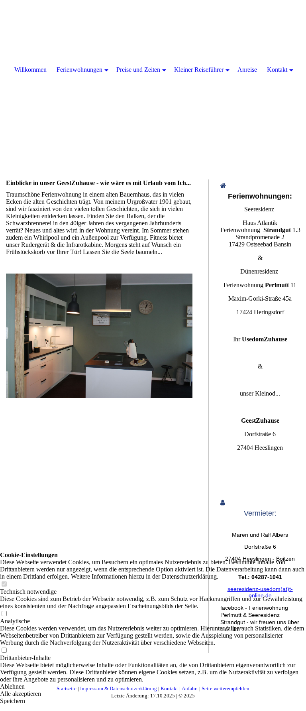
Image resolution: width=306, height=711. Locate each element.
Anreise (247, 69)
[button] (153, 686)
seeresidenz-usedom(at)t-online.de (260, 592)
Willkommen (30, 69)
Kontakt (277, 69)
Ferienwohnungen (79, 69)
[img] (153, 80)
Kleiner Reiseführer (199, 69)
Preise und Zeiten (138, 69)
